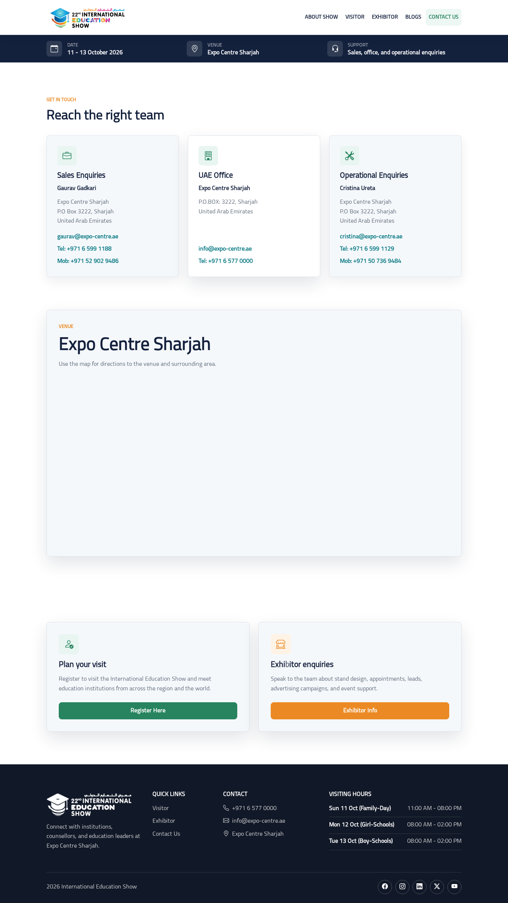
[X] (437, 887)
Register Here (148, 711)
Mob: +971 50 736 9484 (370, 261)
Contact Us (444, 17)
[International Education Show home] (87, 17)
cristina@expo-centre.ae (371, 237)
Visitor (354, 17)
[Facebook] (385, 887)
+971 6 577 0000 (254, 809)
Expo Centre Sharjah (258, 834)
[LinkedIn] (419, 887)
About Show (321, 17)
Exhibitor (385, 17)
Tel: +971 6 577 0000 (226, 261)
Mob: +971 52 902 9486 (88, 261)
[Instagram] (402, 887)
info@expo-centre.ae (225, 249)
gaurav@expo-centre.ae (87, 237)
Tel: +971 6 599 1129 (367, 249)
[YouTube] (454, 887)
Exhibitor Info (360, 711)
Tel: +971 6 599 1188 (84, 249)
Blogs (413, 17)
